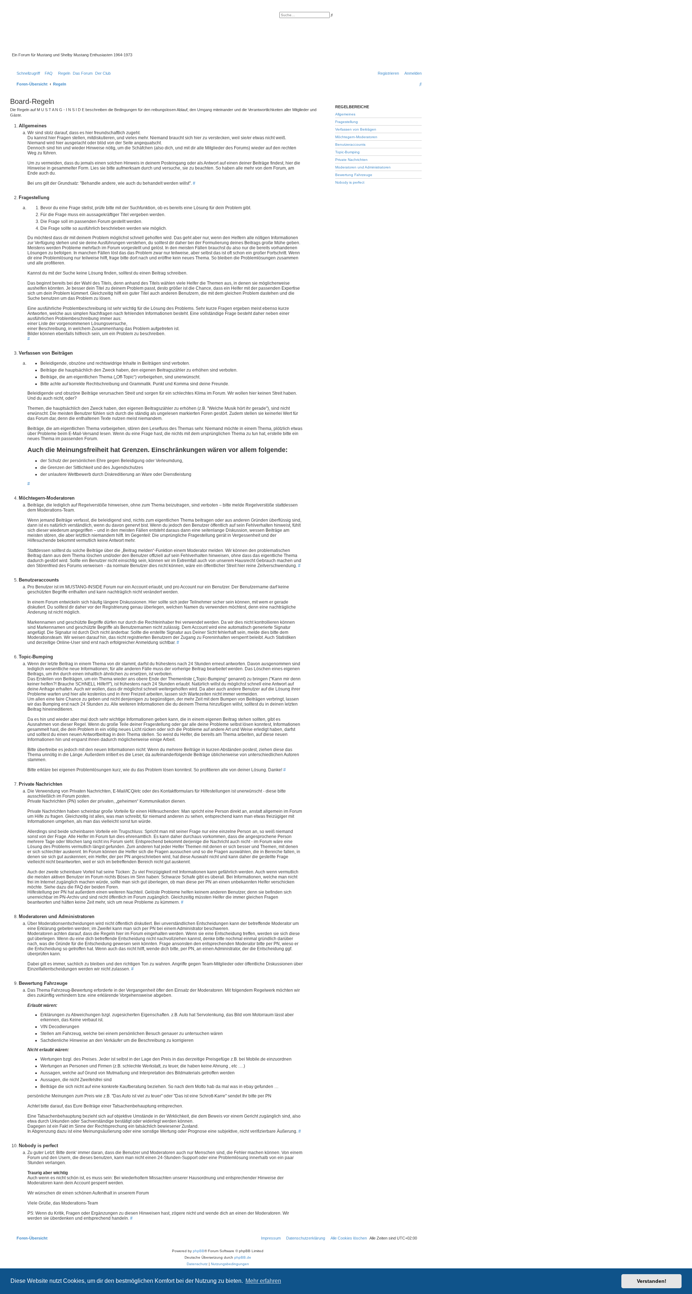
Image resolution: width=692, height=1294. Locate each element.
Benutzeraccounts (350, 144)
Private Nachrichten (351, 160)
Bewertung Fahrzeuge (353, 175)
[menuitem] (47, 73)
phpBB (198, 1251)
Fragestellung (346, 122)
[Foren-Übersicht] (178, 32)
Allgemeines (345, 114)
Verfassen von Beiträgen (355, 129)
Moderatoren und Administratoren (363, 167)
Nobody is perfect (349, 182)
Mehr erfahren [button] (263, 1281)
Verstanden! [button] (651, 1281)
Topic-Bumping (347, 152)
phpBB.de (242, 1257)
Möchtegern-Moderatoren (356, 137)
